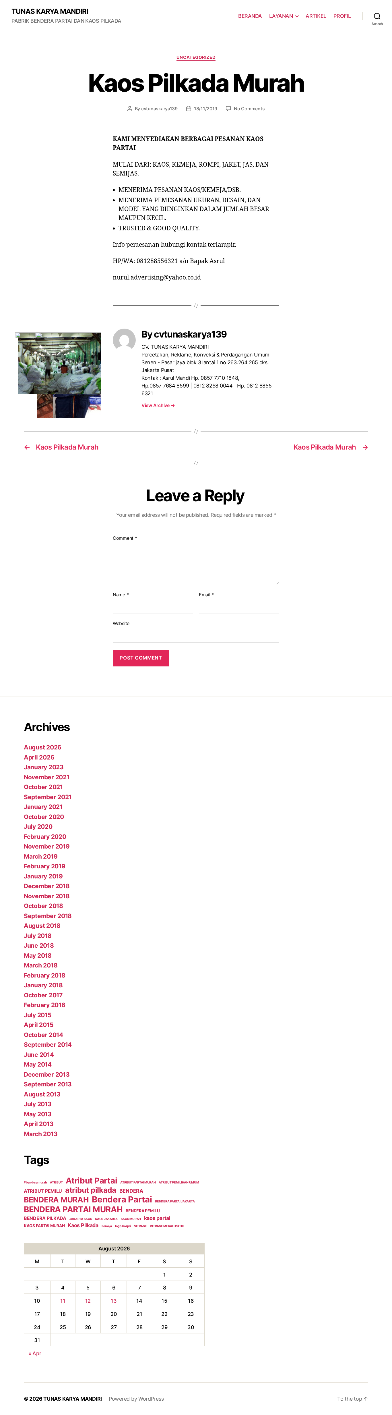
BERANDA (250, 16)
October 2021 (43, 787)
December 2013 (47, 1074)
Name (121, 594)
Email (206, 594)
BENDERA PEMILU (143, 1210)
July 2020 (38, 826)
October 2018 (43, 905)
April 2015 (38, 1024)
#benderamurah (35, 1182)
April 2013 (38, 1123)
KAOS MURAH (131, 1219)
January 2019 (43, 876)
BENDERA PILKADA (45, 1218)
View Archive (158, 405)
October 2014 (43, 1034)
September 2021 (47, 797)
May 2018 (38, 955)
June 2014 (39, 1054)
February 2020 (45, 836)
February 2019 (44, 866)
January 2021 (43, 806)
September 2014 (48, 1044)
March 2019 (40, 856)
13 (114, 1301)
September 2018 (48, 915)
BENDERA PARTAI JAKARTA (175, 1201)
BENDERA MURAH (56, 1199)
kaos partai (157, 1218)
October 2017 (43, 995)
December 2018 (47, 886)
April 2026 (39, 757)
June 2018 (39, 945)
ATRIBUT (56, 1182)
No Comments (249, 108)
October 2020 (44, 816)
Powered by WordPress (136, 1399)
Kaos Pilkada (83, 1225)
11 (62, 1301)
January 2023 (44, 767)
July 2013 (38, 1104)
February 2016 (44, 1005)
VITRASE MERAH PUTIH (167, 1226)
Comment (125, 538)
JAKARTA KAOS (80, 1219)
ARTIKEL (316, 16)
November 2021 (46, 777)
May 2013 (38, 1114)
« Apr (34, 1353)
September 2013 (48, 1084)
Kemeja (107, 1226)
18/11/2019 (205, 108)
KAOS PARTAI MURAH (44, 1225)
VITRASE (140, 1226)
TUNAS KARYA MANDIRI (49, 11)
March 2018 (40, 965)
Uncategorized (196, 57)
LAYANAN (281, 16)
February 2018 (44, 975)
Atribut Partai (91, 1180)
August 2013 (42, 1094)
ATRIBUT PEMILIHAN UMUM (179, 1182)
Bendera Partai (122, 1199)
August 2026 (42, 747)
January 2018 (43, 985)
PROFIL (342, 16)
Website (121, 623)
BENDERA (131, 1191)
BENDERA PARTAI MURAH (73, 1209)
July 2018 (38, 935)
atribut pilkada (90, 1189)
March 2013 (40, 1134)
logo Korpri (123, 1226)
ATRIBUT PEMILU (43, 1191)
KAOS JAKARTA (106, 1219)
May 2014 (38, 1064)
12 (88, 1301)
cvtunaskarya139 (159, 108)
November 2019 (47, 846)
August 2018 (42, 925)
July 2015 (38, 1015)
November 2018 (47, 896)
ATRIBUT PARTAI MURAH (138, 1182)
